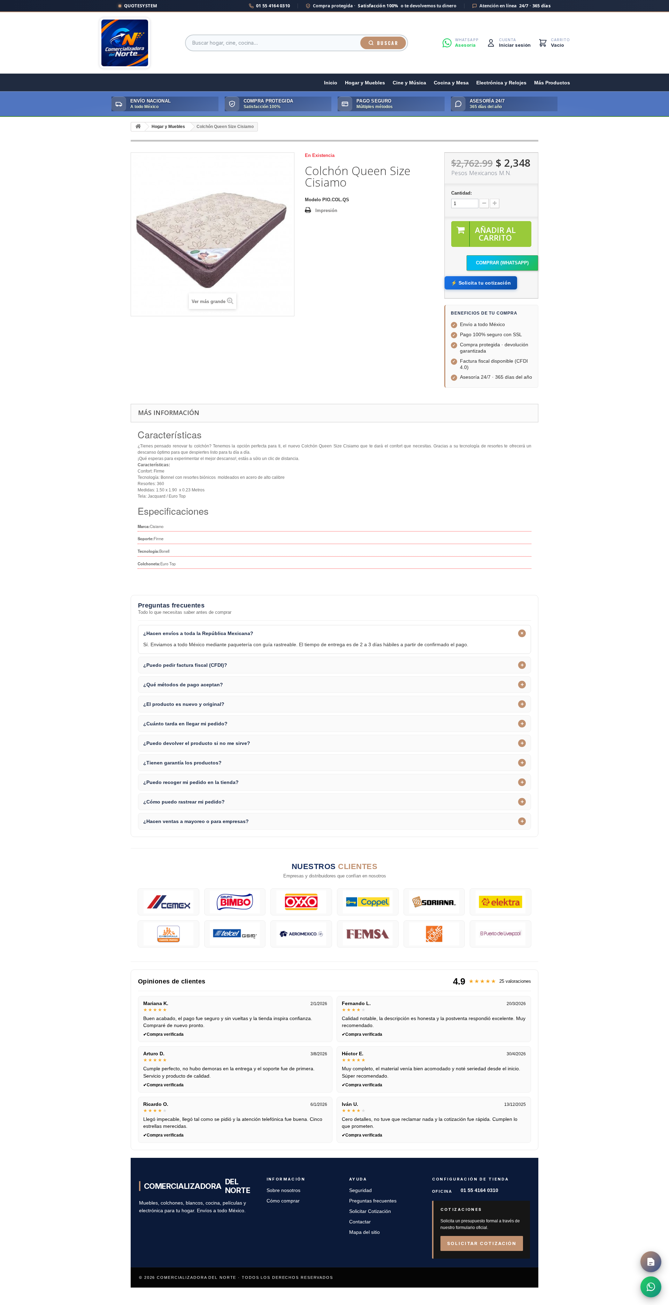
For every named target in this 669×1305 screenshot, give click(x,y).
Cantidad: (461, 193)
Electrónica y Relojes (501, 82)
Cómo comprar (283, 1201)
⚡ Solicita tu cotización (481, 283)
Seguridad (360, 1190)
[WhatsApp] (650, 1286)
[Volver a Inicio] (138, 126)
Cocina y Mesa (451, 82)
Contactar (360, 1221)
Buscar (387, 42)
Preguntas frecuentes (373, 1201)
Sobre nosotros (283, 1190)
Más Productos (552, 82)
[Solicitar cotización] (650, 1261)
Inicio (330, 82)
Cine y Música (409, 82)
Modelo (313, 199)
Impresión (326, 210)
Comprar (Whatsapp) (502, 262)
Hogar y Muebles (365, 82)
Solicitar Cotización (370, 1211)
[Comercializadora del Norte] (125, 43)
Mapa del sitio (364, 1232)
